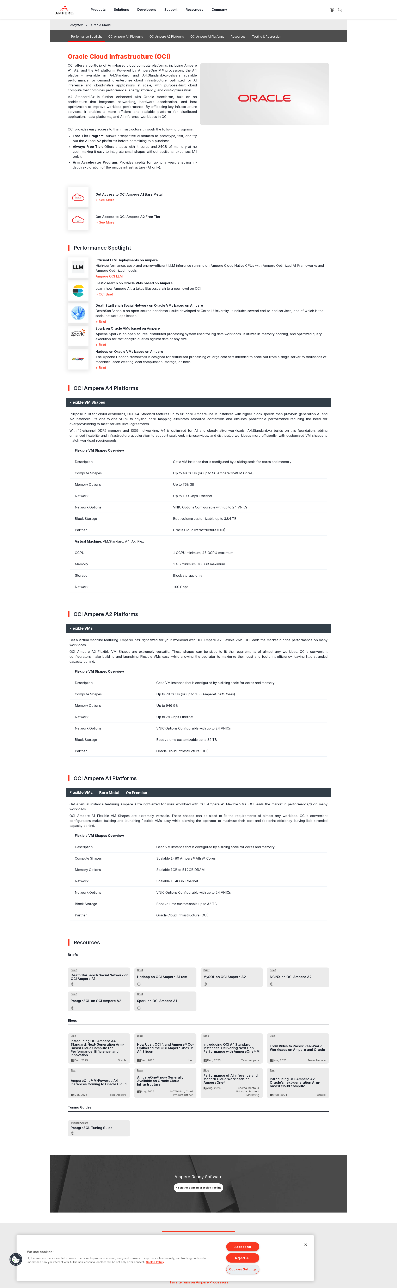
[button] (16, 1259)
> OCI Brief (104, 294)
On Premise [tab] (136, 792)
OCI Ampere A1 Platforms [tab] (207, 36)
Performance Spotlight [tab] (86, 36)
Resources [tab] (238, 36)
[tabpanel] (198, 501)
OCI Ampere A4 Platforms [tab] (125, 36)
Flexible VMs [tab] (81, 628)
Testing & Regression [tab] (266, 36)
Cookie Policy (155, 1262)
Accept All (242, 1247)
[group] (198, 1188)
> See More (105, 200)
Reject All (243, 1258)
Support (170, 9)
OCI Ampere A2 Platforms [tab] (166, 36)
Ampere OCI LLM (109, 276)
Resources (194, 9)
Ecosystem (76, 25)
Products (98, 9)
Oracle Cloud (101, 25)
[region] (165, 1258)
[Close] (305, 1244)
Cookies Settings (243, 1269)
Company (219, 9)
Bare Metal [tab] (109, 792)
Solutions (121, 9)
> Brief (101, 321)
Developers (146, 9)
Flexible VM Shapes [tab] (87, 402)
